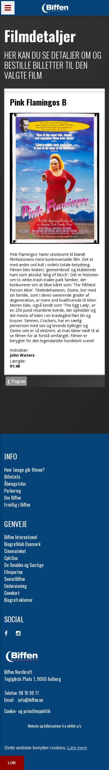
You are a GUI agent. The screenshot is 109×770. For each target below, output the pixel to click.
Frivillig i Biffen (17, 504)
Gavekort (12, 593)
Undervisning (15, 586)
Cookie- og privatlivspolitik (27, 711)
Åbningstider (15, 483)
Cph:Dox (11, 558)
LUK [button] (12, 763)
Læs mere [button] (77, 747)
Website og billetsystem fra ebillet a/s (54, 726)
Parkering (12, 490)
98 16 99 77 (29, 693)
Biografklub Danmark (22, 544)
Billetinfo (12, 476)
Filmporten (13, 572)
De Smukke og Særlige (23, 565)
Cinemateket (15, 551)
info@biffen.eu (30, 700)
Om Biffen (12, 497)
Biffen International (20, 537)
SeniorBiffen (14, 579)
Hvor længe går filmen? (24, 469)
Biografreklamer (18, 600)
